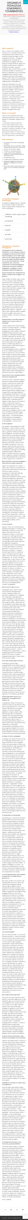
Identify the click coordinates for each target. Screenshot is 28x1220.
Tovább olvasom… (14, 32)
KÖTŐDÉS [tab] (8, 234)
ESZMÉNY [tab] (8, 230)
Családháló (8, 1199)
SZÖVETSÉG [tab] (8, 239)
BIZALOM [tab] (7, 225)
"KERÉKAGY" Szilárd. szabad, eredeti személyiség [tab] (15, 215)
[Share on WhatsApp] (17, 1210)
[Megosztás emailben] (23, 1210)
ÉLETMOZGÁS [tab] (9, 221)
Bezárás (25, 2)
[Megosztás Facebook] (5, 1210)
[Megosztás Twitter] (11, 1210)
